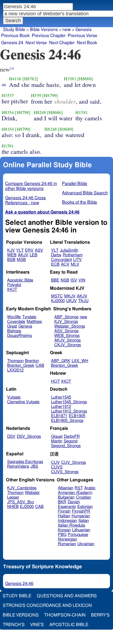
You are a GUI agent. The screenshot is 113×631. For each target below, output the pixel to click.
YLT (20, 250)
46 (4, 84)
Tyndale (29, 317)
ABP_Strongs (66, 317)
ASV (39, 250)
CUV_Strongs (73, 463)
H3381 (70, 79)
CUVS (57, 467)
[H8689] (66, 129)
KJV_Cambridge (21, 488)
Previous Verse (82, 35)
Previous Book (15, 35)
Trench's (14, 625)
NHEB (13, 507)
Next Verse (36, 43)
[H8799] (50, 95)
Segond (70, 441)
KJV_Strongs (66, 322)
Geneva (25, 326)
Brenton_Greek (20, 365)
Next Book (87, 43)
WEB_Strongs (67, 336)
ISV (73, 280)
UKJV (71, 301)
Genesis (83, 29)
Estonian (85, 507)
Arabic (90, 488)
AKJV (23, 255)
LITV (77, 260)
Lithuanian (81, 530)
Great (12, 326)
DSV (11, 436)
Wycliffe (14, 317)
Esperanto (67, 507)
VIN (81, 280)
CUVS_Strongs (64, 472)
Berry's (100, 615)
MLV (75, 264)
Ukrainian (85, 544)
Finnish (64, 511)
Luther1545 (61, 397)
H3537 (8, 95)
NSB (65, 280)
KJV (11, 250)
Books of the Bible (79, 202)
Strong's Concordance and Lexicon (47, 605)
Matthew (34, 322)
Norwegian (67, 539)
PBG (62, 535)
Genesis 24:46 (19, 583)
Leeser (13, 497)
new (83, 317)
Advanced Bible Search (85, 193)
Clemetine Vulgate (23, 402)
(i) (12, 68)
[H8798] (22, 112)
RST (79, 488)
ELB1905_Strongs (67, 421)
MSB (21, 260)
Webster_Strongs (69, 326)
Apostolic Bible (68, 625)
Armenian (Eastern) (75, 493)
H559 (36, 95)
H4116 (15, 79)
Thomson (15, 361)
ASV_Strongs (66, 331)
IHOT (12, 290)
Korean (64, 530)
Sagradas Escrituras (25, 462)
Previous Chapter (49, 35)
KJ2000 (58, 301)
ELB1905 (77, 416)
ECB (55, 264)
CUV (55, 463)
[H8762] (30, 79)
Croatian (83, 497)
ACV (65, 264)
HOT (55, 381)
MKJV (69, 296)
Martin (56, 441)
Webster (32, 493)
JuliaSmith (69, 250)
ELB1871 (59, 416)
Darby (56, 255)
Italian (83, 521)
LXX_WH (80, 361)
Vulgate (14, 397)
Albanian (65, 488)
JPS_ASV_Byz (20, 502)
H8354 (8, 112)
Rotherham (73, 255)
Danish (74, 502)
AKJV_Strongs (67, 340)
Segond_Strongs (66, 446)
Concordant (61, 260)
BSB (11, 260)
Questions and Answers (67, 596)
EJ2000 (27, 507)
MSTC (57, 296)
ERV (29, 250)
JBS (34, 466)
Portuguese (78, 535)
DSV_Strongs (29, 436)
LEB (33, 255)
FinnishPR (81, 511)
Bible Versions (44, 29)
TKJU (83, 301)
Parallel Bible (74, 183)
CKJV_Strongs (67, 345)
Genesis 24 (12, 43)
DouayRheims (19, 336)
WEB (11, 255)
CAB (40, 365)
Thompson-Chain (65, 615)
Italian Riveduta (71, 525)
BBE (55, 280)
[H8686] (85, 79)
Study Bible (14, 29)
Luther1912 (61, 407)
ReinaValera (18, 466)
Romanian (67, 544)
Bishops (14, 331)
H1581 (81, 112)
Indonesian (67, 521)
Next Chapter (62, 43)
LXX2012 (15, 370)
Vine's (37, 625)
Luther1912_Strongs (69, 411)
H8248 (40, 112)
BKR (62, 502)
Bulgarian (66, 497)
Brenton (32, 361)
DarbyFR (72, 436)
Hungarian (81, 516)
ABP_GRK (60, 361)
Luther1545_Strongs (69, 402)
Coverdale (16, 322)
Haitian (64, 516)
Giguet (57, 436)
